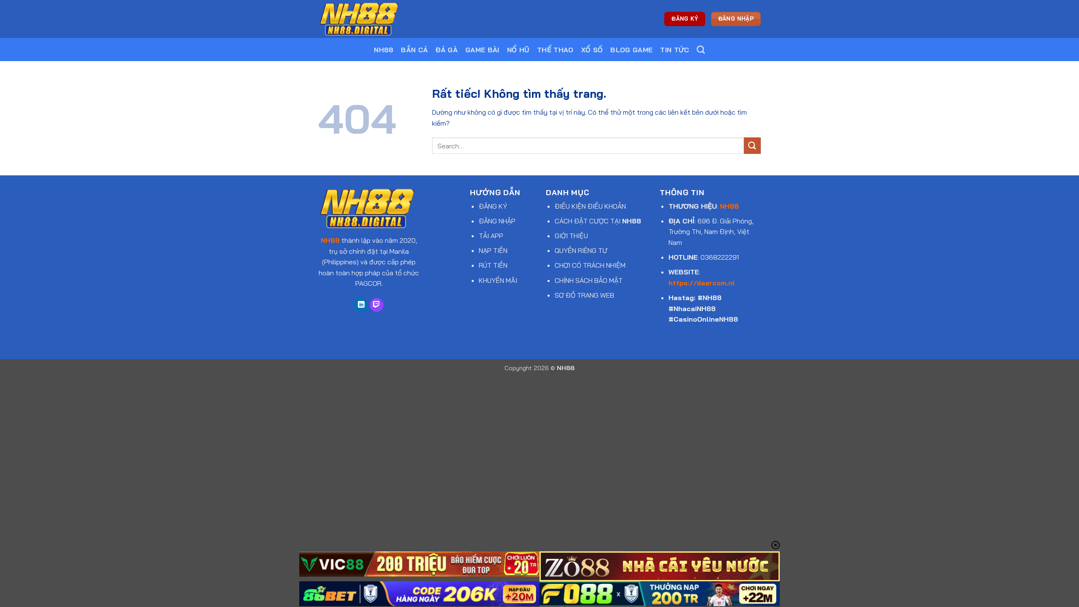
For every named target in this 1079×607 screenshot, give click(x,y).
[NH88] (360, 19)
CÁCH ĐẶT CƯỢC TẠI (598, 221)
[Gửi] (752, 145)
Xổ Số (592, 50)
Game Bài (482, 50)
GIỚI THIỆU (571, 235)
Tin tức (674, 50)
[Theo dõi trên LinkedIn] (361, 305)
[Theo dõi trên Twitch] (377, 305)
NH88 (383, 50)
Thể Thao (555, 50)
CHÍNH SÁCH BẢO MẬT (589, 280)
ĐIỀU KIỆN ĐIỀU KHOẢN (590, 206)
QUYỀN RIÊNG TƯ (581, 250)
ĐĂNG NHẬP (497, 221)
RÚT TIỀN (493, 265)
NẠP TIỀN (493, 250)
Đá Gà (446, 50)
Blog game (631, 50)
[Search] (701, 49)
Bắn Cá (414, 50)
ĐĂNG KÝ (493, 206)
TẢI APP (491, 235)
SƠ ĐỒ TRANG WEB (584, 295)
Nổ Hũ (518, 50)
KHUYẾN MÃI (498, 280)
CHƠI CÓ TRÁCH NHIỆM (590, 265)
